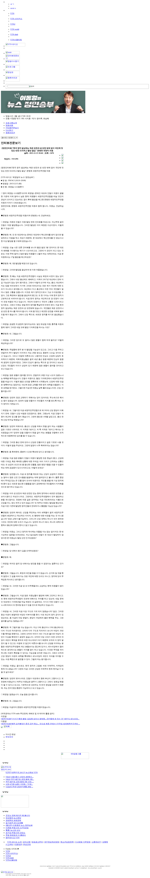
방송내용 (9, 125)
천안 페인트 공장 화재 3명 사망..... (20, 782)
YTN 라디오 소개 (14, 842)
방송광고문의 (37, 842)
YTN (12, 13)
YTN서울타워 (16, 40)
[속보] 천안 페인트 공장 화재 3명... (20, 779)
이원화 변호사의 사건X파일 (17, 828)
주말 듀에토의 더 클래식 (16, 835)
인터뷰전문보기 (12, 128)
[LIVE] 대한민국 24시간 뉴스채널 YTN (22, 772)
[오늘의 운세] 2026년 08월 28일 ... (19, 787)
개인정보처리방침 (51, 842)
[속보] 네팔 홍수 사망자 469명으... (20, 777)
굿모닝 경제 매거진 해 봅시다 (18, 815)
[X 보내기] (62, 158)
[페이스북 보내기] (62, 160)
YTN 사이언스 (16, 19)
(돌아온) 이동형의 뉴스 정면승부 (19, 825)
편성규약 (27, 844)
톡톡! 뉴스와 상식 (13, 830)
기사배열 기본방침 (82, 842)
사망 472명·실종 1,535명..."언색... (19, 784)
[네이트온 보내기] (62, 163)
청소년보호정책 (67, 842)
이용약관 (18, 844)
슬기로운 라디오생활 (14, 823)
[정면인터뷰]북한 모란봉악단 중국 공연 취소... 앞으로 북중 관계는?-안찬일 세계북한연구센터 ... (40, 724)
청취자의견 (10, 133)
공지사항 (26, 842)
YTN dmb (14, 34)
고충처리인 (96, 842)
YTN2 (12, 24)
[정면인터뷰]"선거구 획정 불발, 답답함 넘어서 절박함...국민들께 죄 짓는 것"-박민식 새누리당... (40, 719)
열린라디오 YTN (12, 838)
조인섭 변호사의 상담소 (15, 833)
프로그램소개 (11, 123)
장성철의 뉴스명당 (13, 818)
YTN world (14, 29)
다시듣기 (9, 130)
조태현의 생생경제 (13, 820)
